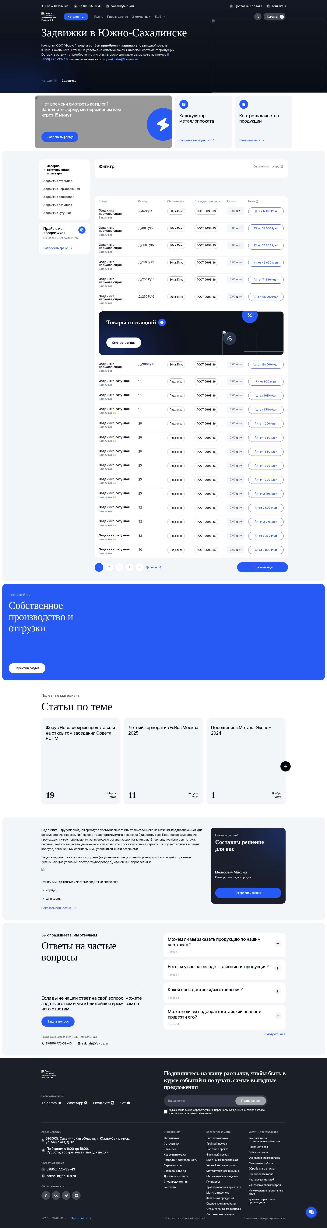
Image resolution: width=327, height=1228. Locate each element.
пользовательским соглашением (192, 1113)
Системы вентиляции (220, 1214)
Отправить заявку (248, 893)
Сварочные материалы (221, 1203)
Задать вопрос (58, 1021)
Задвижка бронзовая (58, 197)
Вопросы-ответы (175, 1170)
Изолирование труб (261, 1179)
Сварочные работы (261, 1163)
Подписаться (250, 1101)
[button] (285, 766)
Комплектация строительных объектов (264, 1140)
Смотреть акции (123, 343)
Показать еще (262, 567)
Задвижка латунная (57, 205)
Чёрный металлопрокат (221, 1165)
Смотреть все (275, 1034)
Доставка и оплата (248, 6)
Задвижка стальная (57, 181)
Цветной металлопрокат (222, 1159)
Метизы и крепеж (217, 1192)
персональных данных (228, 1109)
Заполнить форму (60, 137)
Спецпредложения (176, 1181)
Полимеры (213, 1181)
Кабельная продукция (220, 1198)
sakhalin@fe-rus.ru (122, 6)
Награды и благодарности (180, 1159)
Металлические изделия (222, 1176)
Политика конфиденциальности (265, 1218)
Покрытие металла (261, 1174)
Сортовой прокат (217, 1149)
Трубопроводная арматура (223, 1187)
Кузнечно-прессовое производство (262, 1201)
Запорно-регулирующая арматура (58, 169)
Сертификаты (173, 1165)
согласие (183, 1109)
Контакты (279, 6)
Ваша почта (176, 1101)
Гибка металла (258, 1152)
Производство (117, 17)
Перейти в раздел (27, 668)
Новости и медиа (175, 1154)
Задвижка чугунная (57, 213)
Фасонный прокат (217, 1154)
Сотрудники (171, 1143)
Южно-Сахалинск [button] (56, 6)
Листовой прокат (217, 1138)
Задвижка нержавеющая (61, 189)
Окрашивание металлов (264, 1157)
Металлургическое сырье (222, 1170)
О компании (171, 1138)
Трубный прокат (216, 1143)
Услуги (99, 17)
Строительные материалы (223, 1208)
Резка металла (258, 1146)
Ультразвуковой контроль (265, 1185)
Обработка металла (262, 1168)
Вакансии (170, 1149)
